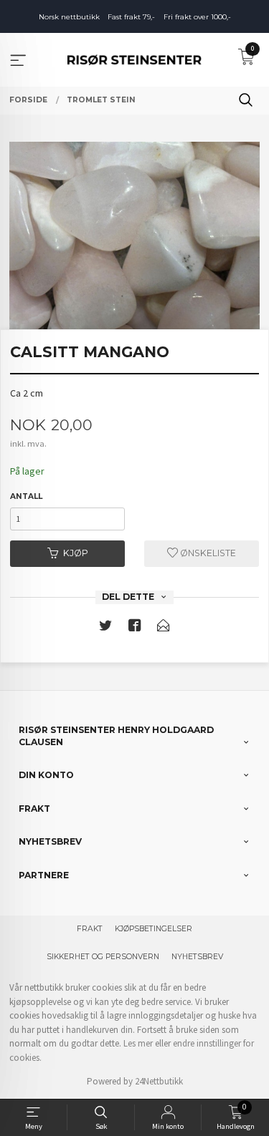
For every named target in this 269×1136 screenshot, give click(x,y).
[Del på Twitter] (105, 628)
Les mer (138, 1043)
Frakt (90, 928)
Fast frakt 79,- (131, 17)
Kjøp (75, 553)
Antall (26, 496)
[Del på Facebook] (134, 628)
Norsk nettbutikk (69, 17)
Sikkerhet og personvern (103, 956)
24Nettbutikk (159, 1081)
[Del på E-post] (163, 628)
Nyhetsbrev (197, 956)
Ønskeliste (207, 553)
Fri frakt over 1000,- (197, 17)
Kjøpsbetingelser (153, 928)
